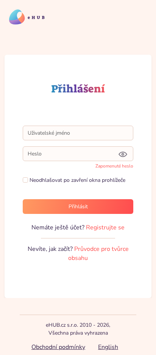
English (108, 347)
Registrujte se (105, 227)
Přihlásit (78, 206)
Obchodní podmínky (58, 347)
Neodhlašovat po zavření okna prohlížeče (76, 180)
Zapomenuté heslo (114, 166)
